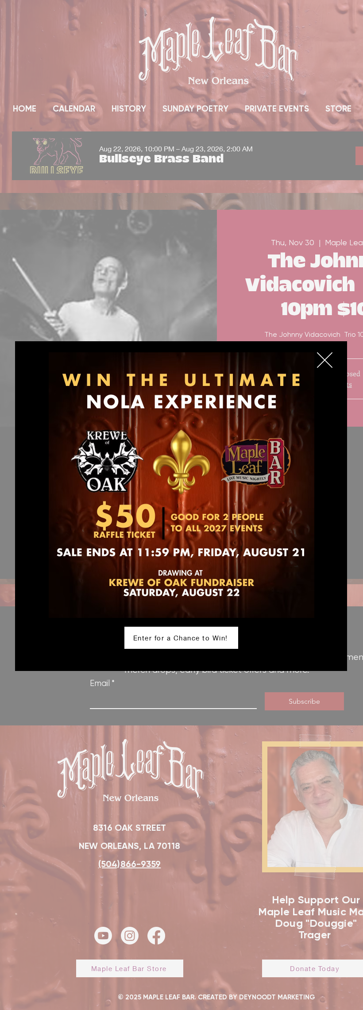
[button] (324, 360)
